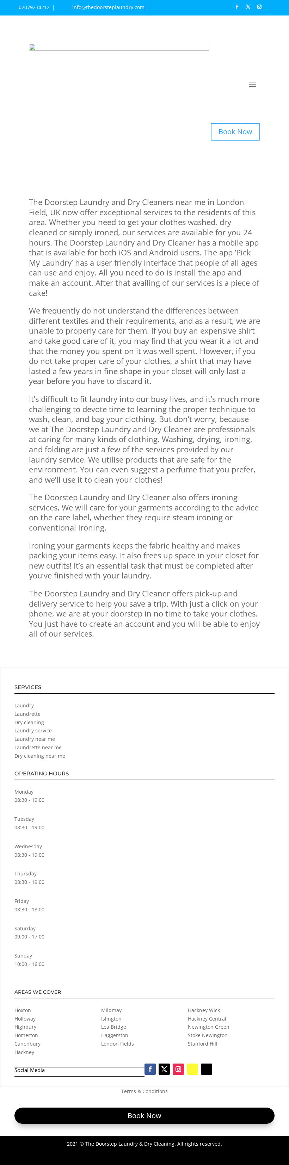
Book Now (235, 131)
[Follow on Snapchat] (270, 6)
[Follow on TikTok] (282, 6)
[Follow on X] (248, 6)
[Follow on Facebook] (237, 6)
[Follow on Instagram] (259, 6)
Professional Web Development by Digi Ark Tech (178, 1157)
